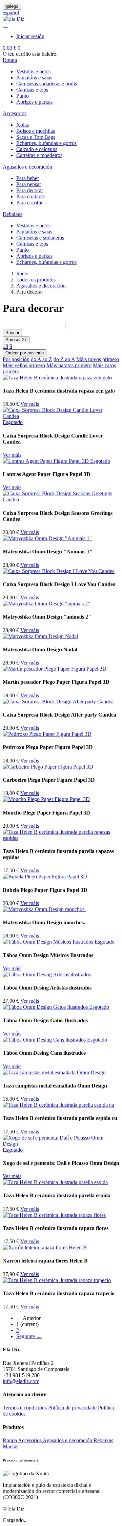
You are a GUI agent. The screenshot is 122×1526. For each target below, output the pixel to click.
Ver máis (29, 404)
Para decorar (29, 190)
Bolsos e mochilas (35, 131)
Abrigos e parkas (34, 102)
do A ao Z (41, 359)
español (11, 13)
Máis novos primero (97, 359)
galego (11, 6)
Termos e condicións (25, 1407)
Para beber (27, 178)
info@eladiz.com (21, 1381)
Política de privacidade (73, 1407)
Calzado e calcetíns (36, 149)
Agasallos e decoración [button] (27, 167)
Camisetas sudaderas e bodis (46, 83)
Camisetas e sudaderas (40, 238)
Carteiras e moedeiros (39, 155)
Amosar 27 (16, 339)
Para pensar (28, 184)
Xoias (22, 125)
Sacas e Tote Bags (35, 137)
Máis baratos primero (69, 365)
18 (5, 346)
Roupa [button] (10, 60)
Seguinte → (29, 1336)
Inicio (22, 273)
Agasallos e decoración (41, 286)
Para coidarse (30, 196)
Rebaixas (103, 1440)
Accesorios (30, 1440)
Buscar (12, 332)
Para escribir (29, 202)
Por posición (16, 359)
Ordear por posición (24, 352)
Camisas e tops (32, 90)
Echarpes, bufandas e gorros (46, 143)
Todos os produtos (36, 279)
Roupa (10, 1440)
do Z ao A (64, 359)
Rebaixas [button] (12, 214)
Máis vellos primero (24, 365)
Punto (22, 96)
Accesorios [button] (14, 113)
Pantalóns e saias (34, 77)
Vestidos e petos (33, 71)
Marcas (10, 1446)
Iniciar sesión (30, 36)
